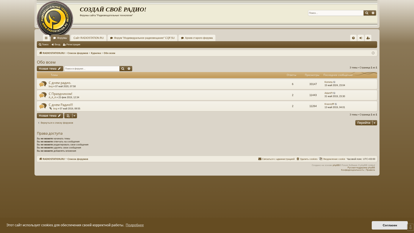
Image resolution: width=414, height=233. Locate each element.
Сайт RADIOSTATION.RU (89, 37)
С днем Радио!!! (61, 104)
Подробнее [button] (135, 225)
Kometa (328, 82)
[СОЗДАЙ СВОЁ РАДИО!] (58, 13)
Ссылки (47, 38)
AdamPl (328, 93)
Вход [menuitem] (361, 38)
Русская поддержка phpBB (361, 167)
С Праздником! (60, 93)
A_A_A (52, 97)
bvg (51, 86)
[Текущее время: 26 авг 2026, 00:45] (373, 53)
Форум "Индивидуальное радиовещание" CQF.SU (144, 37)
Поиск (45, 44)
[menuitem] (353, 38)
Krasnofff (329, 104)
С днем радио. (60, 82)
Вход (57, 44)
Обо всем (46, 62)
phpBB (336, 165)
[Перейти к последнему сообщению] (334, 82)
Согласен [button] (390, 225)
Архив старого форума (199, 37)
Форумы (62, 37)
